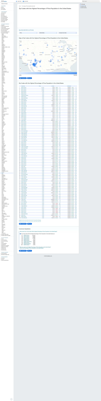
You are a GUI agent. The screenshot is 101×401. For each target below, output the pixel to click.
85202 (22, 178)
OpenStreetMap (69, 71)
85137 (22, 117)
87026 (25, 243)
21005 (22, 192)
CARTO (73, 71)
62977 (22, 111)
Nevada (25, 169)
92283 (22, 184)
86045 (22, 154)
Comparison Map (83, 5)
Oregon (25, 158)
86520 (22, 165)
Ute (2, 223)
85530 (22, 96)
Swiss (2, 209)
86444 (22, 163)
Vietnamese (3, 225)
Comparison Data (83, 6)
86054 (22, 99)
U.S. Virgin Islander (4, 219)
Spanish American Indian (5, 204)
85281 (22, 194)
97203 (22, 200)
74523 (22, 134)
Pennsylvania (26, 146)
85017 (22, 125)
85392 (22, 182)
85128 (22, 91)
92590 (22, 133)
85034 (22, 142)
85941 (22, 212)
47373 (22, 141)
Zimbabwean (4, 233)
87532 (22, 179)
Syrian (2, 210)
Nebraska (25, 171)
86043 (22, 107)
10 (39, 220)
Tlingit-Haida (3, 213)
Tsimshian (3, 217)
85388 (22, 113)
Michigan (25, 136)
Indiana (25, 141)
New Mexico (26, 174)
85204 (22, 157)
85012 (22, 108)
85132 (22, 138)
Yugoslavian (3, 230)
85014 (22, 121)
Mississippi (25, 187)
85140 (22, 150)
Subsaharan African (5, 206)
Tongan (3, 215)
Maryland (25, 192)
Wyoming (25, 105)
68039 (22, 171)
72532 (22, 190)
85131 (22, 203)
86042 (22, 116)
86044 (22, 124)
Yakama (3, 228)
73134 (22, 140)
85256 (22, 87)
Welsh (3, 226)
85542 (22, 115)
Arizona (25, 87)
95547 (22, 170)
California (25, 100)
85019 (22, 191)
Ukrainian (3, 221)
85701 (22, 162)
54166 (22, 217)
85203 (22, 103)
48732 (22, 136)
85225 (22, 196)
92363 (22, 137)
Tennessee (25, 132)
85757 (22, 183)
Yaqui (2, 229)
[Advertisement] (33, 18)
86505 (22, 167)
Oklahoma (25, 134)
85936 (22, 216)
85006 (22, 211)
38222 (22, 132)
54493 (22, 195)
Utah (24, 166)
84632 (22, 166)
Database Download (4, 3)
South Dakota (26, 95)
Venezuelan (3, 224)
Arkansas (25, 190)
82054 (22, 105)
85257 (22, 159)
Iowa (24, 215)
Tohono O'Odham (4, 214)
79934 (22, 199)
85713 (22, 204)
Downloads (26, 1)
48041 (22, 188)
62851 (22, 120)
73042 (22, 153)
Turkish (3, 218)
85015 (22, 208)
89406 (22, 169)
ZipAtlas (76, 71)
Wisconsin (25, 195)
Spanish (3, 202)
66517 (22, 104)
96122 (22, 100)
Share (30, 78)
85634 (22, 129)
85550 (22, 161)
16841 (22, 146)
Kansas (25, 104)
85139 (22, 186)
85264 (22, 92)
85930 (22, 145)
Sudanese (3, 207)
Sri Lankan (3, 205)
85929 (22, 109)
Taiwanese (3, 211)
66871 (22, 207)
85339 (25, 240)
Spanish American (4, 203)
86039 (22, 149)
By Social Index (3, 12)
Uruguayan (3, 222)
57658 (22, 95)
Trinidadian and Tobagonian (6, 216)
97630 (22, 158)
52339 (22, 215)
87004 (22, 213)
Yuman (3, 231)
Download (74, 39)
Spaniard (3, 201)
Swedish (3, 208)
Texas (25, 199)
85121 (22, 90)
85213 (22, 175)
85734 (22, 112)
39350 (22, 187)
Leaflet (66, 71)
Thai (2, 212)
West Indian (3, 227)
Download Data (23, 78)
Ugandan (3, 220)
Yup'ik (2, 232)
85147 (22, 88)
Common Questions (84, 7)
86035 (22, 128)
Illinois (25, 111)
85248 (22, 144)
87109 (22, 174)
